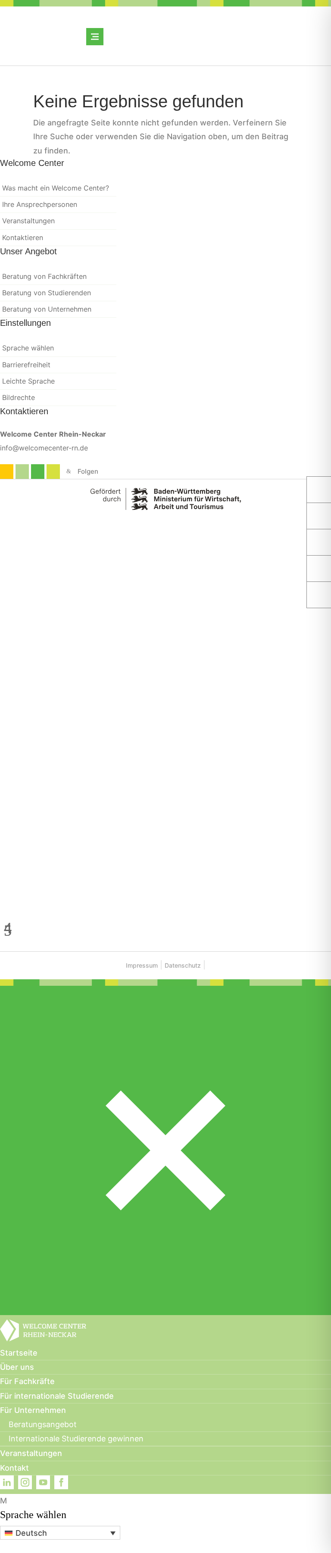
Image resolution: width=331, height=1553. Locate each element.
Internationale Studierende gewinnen (76, 1438)
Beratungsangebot (43, 1424)
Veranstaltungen (31, 1453)
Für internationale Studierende (57, 1395)
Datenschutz (183, 965)
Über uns (17, 1367)
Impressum (142, 965)
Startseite (18, 1352)
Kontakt (14, 1467)
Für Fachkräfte (27, 1381)
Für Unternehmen (33, 1410)
